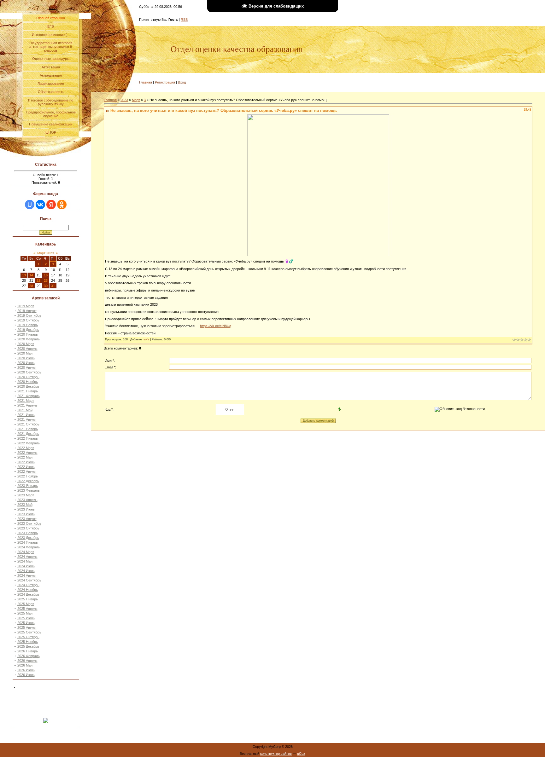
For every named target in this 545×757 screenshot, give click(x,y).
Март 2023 (45, 253)
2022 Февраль (28, 443)
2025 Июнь (26, 618)
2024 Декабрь (28, 594)
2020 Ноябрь (27, 382)
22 (38, 280)
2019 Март (25, 306)
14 (31, 275)
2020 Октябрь (28, 377)
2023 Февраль (28, 490)
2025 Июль (26, 623)
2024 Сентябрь (29, 580)
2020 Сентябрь (29, 372)
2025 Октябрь (28, 637)
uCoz (301, 753)
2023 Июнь (26, 509)
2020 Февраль (28, 339)
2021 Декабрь (28, 434)
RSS (184, 19)
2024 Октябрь (28, 585)
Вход (182, 82)
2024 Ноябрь (27, 590)
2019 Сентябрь (29, 315)
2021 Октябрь (28, 424)
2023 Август (27, 519)
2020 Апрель (27, 348)
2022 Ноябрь (27, 476)
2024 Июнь (26, 566)
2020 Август (27, 367)
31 (53, 286)
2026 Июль (26, 675)
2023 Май (24, 504)
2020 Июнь (26, 358)
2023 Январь (27, 486)
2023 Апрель (27, 500)
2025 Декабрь (28, 646)
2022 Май (24, 457)
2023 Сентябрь (29, 523)
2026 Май (24, 665)
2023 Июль (26, 514)
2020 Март (25, 344)
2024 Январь (27, 542)
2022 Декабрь (28, 481)
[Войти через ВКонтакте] (40, 204)
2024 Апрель (27, 556)
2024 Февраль (28, 547)
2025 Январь (27, 599)
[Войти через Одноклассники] (62, 204)
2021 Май (24, 410)
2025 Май (24, 613)
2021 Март (25, 400)
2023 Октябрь (28, 528)
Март (136, 100)
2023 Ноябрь (27, 533)
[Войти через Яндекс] (51, 204)
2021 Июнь (26, 415)
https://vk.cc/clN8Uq (215, 326)
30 (46, 286)
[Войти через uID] (29, 204)
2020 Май (24, 353)
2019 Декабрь (28, 330)
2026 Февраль (28, 656)
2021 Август (27, 419)
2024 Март (25, 552)
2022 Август (27, 471)
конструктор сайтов (276, 753)
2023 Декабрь (28, 538)
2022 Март (25, 448)
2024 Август (27, 575)
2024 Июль (26, 571)
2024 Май (24, 561)
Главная (145, 82)
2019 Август (27, 311)
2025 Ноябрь (27, 642)
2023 (124, 100)
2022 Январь (27, 438)
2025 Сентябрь (29, 632)
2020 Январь (27, 334)
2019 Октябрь (28, 320)
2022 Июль (26, 467)
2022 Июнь (26, 462)
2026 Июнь (26, 670)
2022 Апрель (27, 452)
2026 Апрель (27, 660)
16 (46, 275)
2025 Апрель (27, 608)
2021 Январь (27, 391)
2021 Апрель (27, 405)
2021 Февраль (28, 396)
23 (46, 280)
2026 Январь (27, 651)
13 (24, 275)
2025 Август (27, 627)
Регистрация (165, 82)
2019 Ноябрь (27, 325)
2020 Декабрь (28, 386)
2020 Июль (26, 363)
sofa (146, 339)
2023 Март (25, 495)
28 (31, 286)
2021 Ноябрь (27, 429)
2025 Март (25, 604)
